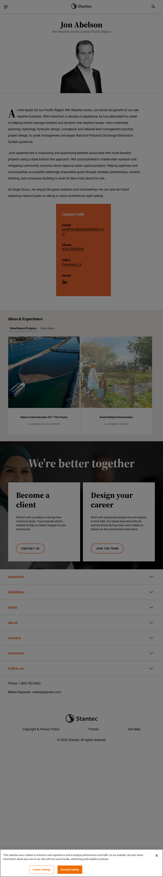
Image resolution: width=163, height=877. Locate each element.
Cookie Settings (42, 869)
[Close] (156, 855)
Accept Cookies (70, 869)
